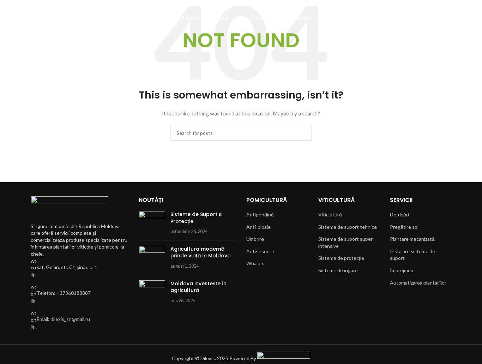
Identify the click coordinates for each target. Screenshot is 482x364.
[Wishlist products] (32, 19)
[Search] (20, 19)
